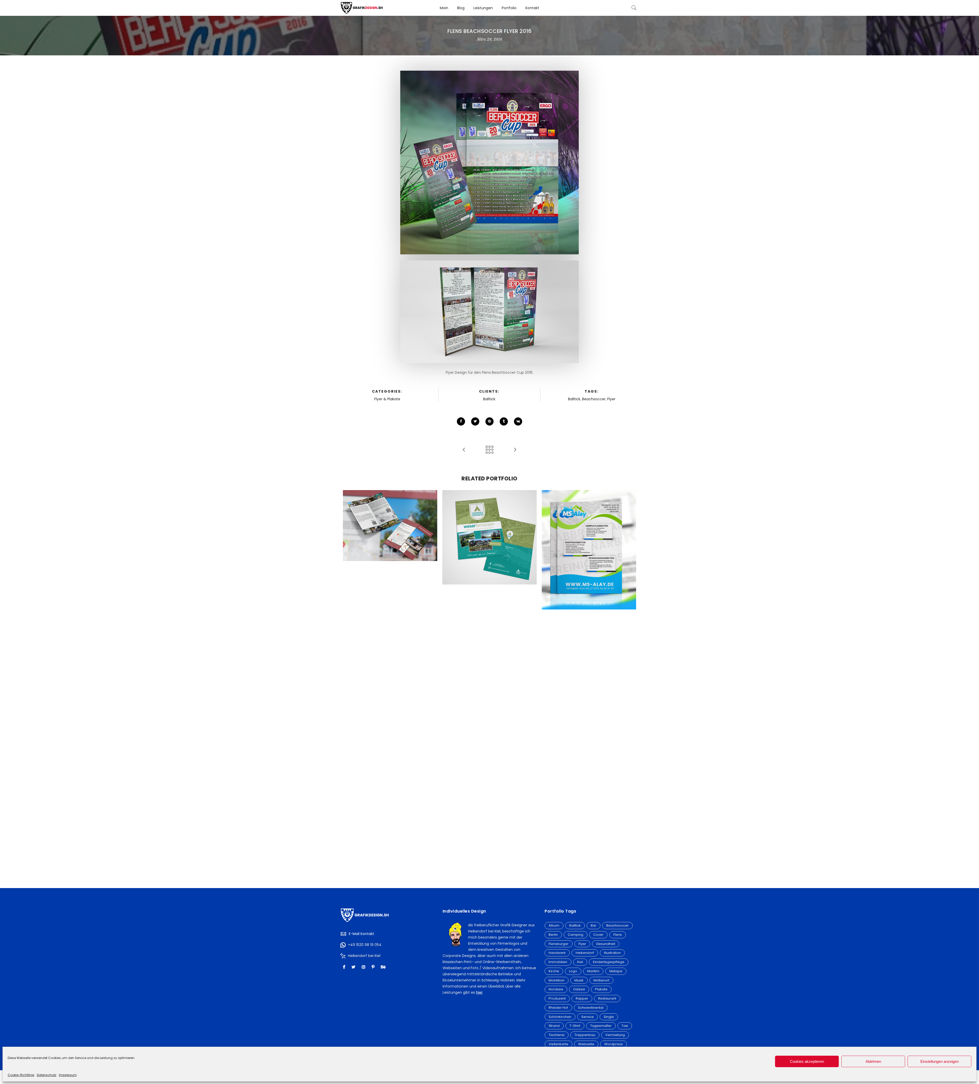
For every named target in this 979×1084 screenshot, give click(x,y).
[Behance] (384, 967)
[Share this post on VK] (518, 421)
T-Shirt (575, 1025)
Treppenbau (584, 1034)
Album (554, 925)
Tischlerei (556, 1034)
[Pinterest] (374, 967)
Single (609, 1016)
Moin (444, 7)
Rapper (582, 998)
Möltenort (601, 980)
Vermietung (615, 1034)
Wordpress (613, 1044)
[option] (390, 525)
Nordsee (556, 989)
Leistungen (483, 7)
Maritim (593, 971)
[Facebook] (344, 967)
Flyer (611, 399)
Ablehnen (873, 1061)
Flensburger (559, 943)
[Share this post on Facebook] (461, 421)
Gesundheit (605, 943)
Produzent (557, 998)
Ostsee (579, 989)
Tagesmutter (601, 1025)
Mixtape (615, 971)
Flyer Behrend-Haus (390, 514)
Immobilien (558, 962)
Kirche (554, 971)
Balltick (489, 399)
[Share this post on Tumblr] (504, 421)
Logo (573, 971)
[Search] (634, 8)
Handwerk (557, 952)
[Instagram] (364, 967)
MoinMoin (556, 980)
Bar (593, 925)
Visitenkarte (558, 1044)
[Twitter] (354, 967)
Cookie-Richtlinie (21, 1075)
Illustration (612, 952)
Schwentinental (590, 1007)
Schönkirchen (560, 1016)
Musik (579, 980)
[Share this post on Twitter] (475, 421)
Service (587, 1016)
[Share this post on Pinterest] (489, 421)
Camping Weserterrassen (489, 526)
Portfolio (509, 7)
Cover (598, 934)
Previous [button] (349, 681)
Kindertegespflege (608, 962)
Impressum (68, 1075)
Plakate (601, 989)
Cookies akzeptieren (807, 1061)
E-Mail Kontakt (361, 933)
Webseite (586, 1044)
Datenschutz (46, 1075)
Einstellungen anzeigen (939, 1061)
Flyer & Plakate (387, 399)
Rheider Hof (558, 1007)
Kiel (580, 962)
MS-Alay (589, 538)
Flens (617, 934)
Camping (575, 934)
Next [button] (630, 681)
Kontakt (532, 7)
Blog (461, 7)
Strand (554, 1025)
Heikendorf (585, 952)
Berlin (553, 934)
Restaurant (607, 998)
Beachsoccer (594, 399)
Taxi (625, 1025)
